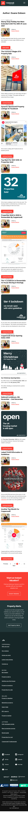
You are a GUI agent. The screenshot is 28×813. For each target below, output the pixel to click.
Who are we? (5, 646)
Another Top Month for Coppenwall (10, 510)
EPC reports (5, 711)
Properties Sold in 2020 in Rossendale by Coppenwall (11, 216)
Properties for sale (7, 689)
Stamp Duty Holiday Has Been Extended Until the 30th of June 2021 (13, 24)
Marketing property (7, 702)
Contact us (5, 664)
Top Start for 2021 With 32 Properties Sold (11, 161)
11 (24, 563)
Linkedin (20, 759)
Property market (6, 715)
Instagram (20, 754)
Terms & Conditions (8, 795)
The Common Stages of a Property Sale (11, 52)
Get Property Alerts (14, 625)
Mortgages (5, 672)
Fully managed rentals (8, 724)
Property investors (7, 685)
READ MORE (6, 47)
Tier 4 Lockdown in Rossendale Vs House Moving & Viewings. (13, 282)
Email (6, 769)
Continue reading (8, 103)
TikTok (6, 759)
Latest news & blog (7, 659)
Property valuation (7, 698)
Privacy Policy (17, 795)
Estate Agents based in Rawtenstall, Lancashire (14, 801)
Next (14, 565)
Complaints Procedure (12, 797)
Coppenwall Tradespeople (9, 741)
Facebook (7, 754)
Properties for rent (7, 737)
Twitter (7, 764)
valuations (4, 499)
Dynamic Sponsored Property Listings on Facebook (12, 108)
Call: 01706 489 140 (14, 808)
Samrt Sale (5, 707)
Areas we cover (6, 655)
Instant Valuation (14, 593)
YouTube (20, 764)
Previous (5, 563)
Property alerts (6, 677)
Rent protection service (8, 728)
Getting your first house (8, 681)
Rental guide (5, 733)
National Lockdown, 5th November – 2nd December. (12, 398)
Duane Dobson (15, 31)
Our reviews (5, 651)
